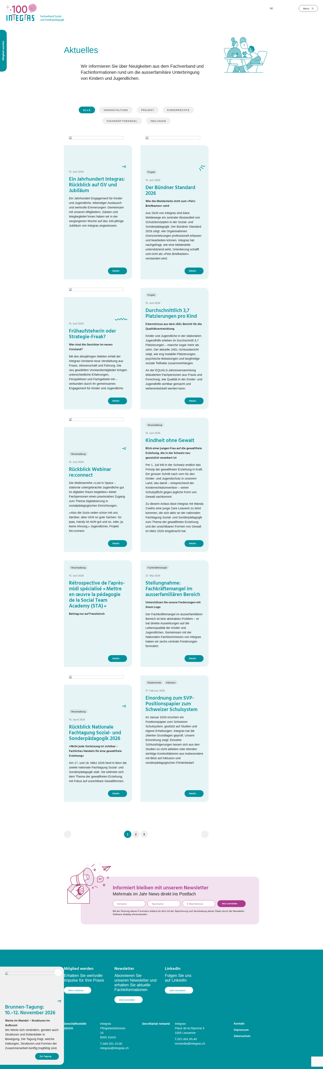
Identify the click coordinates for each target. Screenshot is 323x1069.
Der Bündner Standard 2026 (170, 191)
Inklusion (158, 121)
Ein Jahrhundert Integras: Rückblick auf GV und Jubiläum (97, 185)
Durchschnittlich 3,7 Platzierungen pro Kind (171, 313)
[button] (127, 834)
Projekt (147, 110)
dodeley (127, 914)
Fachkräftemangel (122, 121)
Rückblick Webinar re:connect (90, 472)
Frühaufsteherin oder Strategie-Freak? (92, 334)
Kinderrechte (178, 110)
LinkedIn (173, 969)
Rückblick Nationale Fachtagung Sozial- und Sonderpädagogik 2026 (95, 733)
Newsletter (124, 969)
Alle (87, 110)
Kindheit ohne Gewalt (170, 441)
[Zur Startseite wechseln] (34, 13)
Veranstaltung (116, 110)
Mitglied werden (79, 969)
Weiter (205, 834)
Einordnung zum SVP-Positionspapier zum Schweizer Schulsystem (172, 704)
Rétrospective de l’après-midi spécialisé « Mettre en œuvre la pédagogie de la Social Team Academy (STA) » (97, 594)
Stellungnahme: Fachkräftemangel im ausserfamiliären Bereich (173, 589)
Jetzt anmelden (229, 904)
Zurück (67, 834)
